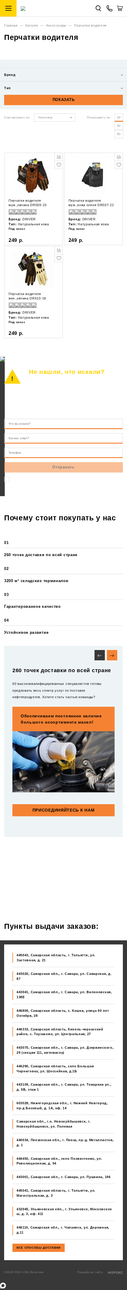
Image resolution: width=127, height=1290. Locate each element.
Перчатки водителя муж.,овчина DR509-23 (28, 203)
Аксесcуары (56, 25)
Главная (11, 25)
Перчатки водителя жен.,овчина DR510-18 (27, 296)
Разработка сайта (90, 1272)
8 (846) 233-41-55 (63, 399)
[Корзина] (120, 10)
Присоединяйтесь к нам (63, 810)
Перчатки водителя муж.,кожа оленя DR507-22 (91, 203)
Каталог (31, 25)
